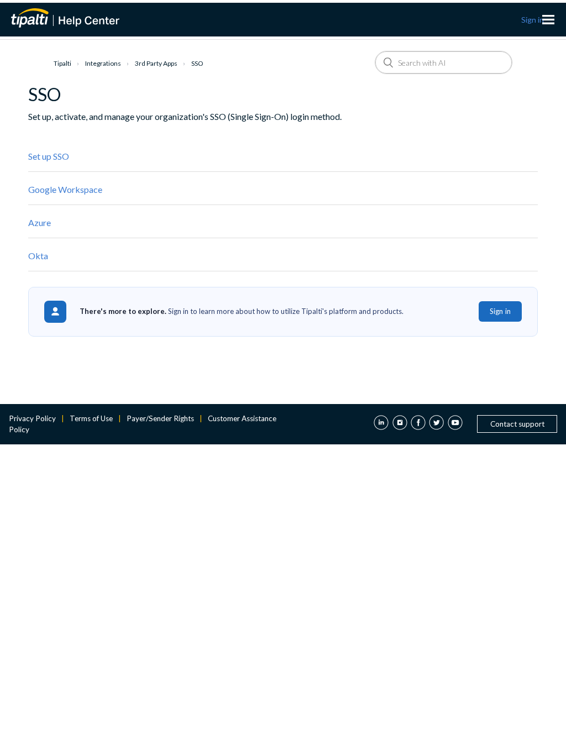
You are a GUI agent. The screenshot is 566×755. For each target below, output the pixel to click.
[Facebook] (418, 424)
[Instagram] (399, 424)
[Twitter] (436, 424)
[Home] (72, 18)
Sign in (500, 311)
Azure (39, 222)
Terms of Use (91, 418)
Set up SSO (48, 156)
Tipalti (62, 63)
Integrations (103, 63)
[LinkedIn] (381, 424)
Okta (38, 255)
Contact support (517, 424)
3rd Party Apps (156, 63)
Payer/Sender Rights (160, 418)
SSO (197, 63)
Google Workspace (65, 189)
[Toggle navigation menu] (548, 20)
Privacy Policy (32, 418)
